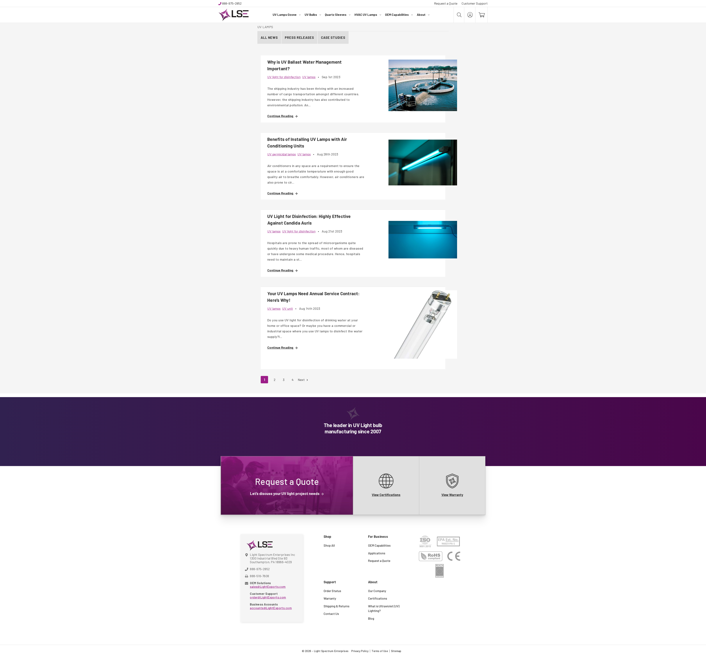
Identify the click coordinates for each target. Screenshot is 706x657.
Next (301, 380)
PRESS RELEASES (299, 37)
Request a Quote (445, 3)
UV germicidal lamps (281, 154)
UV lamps (308, 77)
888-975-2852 (232, 3)
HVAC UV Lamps (365, 15)
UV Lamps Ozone (285, 15)
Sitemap (396, 651)
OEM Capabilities (397, 15)
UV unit (287, 308)
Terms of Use (380, 651)
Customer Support (474, 3)
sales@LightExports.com (268, 586)
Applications (376, 553)
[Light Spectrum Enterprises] (233, 14)
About (421, 15)
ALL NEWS (269, 37)
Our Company (377, 591)
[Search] (459, 15)
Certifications (377, 598)
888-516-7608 (259, 576)
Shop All (329, 545)
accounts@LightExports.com (271, 608)
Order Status (332, 591)
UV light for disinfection (284, 77)
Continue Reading (280, 116)
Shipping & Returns (336, 606)
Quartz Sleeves (335, 15)
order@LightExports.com (268, 597)
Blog (371, 618)
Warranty (330, 598)
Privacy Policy (359, 651)
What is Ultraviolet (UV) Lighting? (384, 608)
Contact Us (331, 613)
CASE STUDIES (333, 37)
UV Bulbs (311, 15)
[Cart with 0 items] (481, 15)
